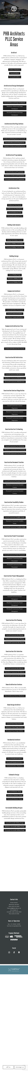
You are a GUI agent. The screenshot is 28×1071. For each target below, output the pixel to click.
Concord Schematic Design (14, 791)
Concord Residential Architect (14, 758)
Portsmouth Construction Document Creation (14, 492)
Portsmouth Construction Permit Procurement (15, 566)
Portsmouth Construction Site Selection (14, 675)
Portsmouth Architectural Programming (14, 179)
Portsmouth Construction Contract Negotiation (14, 419)
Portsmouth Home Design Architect (14, 731)
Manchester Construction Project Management (15, 604)
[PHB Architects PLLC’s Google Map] (19, 952)
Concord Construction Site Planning (14, 635)
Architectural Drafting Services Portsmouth (14, 139)
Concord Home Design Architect (15, 723)
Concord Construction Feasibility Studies (14, 517)
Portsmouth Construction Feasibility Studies (14, 527)
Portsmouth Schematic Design (14, 799)
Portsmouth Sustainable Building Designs (14, 830)
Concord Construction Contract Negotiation (14, 407)
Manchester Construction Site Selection (14, 672)
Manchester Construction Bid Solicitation (15, 378)
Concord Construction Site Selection (14, 668)
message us (20, 1067)
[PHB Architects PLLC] (14, 8)
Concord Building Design (15, 275)
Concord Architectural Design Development (14, 102)
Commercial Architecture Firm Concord (14, 348)
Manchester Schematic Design (14, 795)
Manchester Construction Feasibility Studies (14, 522)
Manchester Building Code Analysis (14, 243)
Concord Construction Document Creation (14, 481)
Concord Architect (14, 73)
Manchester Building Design (14, 278)
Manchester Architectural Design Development (15, 107)
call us (8, 1067)
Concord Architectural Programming (14, 172)
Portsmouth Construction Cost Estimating (15, 453)
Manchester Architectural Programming (14, 175)
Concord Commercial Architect (14, 313)
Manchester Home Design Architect (14, 727)
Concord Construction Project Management (14, 598)
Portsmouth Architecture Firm (14, 216)
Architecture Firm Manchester (14, 208)
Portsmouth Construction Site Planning (14, 642)
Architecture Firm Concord (14, 205)
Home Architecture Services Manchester (14, 696)
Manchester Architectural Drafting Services (14, 146)
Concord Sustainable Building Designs (15, 823)
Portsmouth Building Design (14, 282)
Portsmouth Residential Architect (15, 762)
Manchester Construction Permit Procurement (15, 560)
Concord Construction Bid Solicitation (15, 374)
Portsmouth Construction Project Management (15, 610)
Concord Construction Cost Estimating (14, 446)
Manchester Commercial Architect (14, 317)
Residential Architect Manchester (15, 765)
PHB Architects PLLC (14, 13)
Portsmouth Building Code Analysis (14, 247)
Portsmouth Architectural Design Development (15, 114)
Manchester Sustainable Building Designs (14, 826)
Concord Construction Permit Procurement (14, 554)
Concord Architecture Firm (14, 212)
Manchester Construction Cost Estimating (14, 449)
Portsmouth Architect (14, 77)
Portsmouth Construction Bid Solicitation (15, 381)
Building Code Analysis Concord (14, 240)
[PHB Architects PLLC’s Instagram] (9, 952)
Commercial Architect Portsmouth (14, 310)
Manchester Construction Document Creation (14, 486)
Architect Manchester (14, 69)
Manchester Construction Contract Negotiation (14, 413)
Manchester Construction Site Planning (14, 639)
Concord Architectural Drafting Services (14, 142)
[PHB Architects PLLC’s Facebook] (14, 952)
